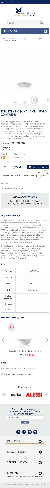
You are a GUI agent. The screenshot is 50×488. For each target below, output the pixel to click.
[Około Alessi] (34, 394)
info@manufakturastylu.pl (25, 203)
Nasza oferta (16, 451)
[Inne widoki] (2, 100)
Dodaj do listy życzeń (14, 189)
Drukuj (7, 183)
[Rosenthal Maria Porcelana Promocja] (25, 374)
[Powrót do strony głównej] (4, 39)
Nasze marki (25, 386)
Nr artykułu (5, 143)
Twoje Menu (8, 2)
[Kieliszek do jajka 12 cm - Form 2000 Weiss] (15, 100)
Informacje (15, 441)
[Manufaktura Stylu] (25, 12)
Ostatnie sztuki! (17, 157)
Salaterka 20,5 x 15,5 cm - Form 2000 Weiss (25, 351)
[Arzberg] (25, 148)
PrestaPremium (42, 484)
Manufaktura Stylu (14, 484)
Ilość (39, 172)
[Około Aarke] (16, 394)
